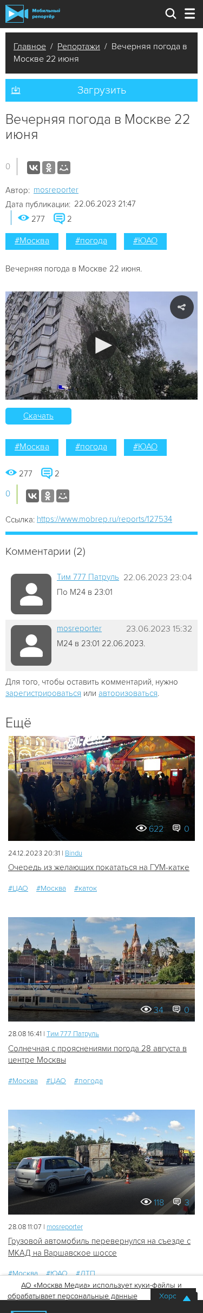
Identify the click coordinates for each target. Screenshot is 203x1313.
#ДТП (85, 1273)
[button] (101, 345)
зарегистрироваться (43, 693)
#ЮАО (145, 240)
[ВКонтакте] (33, 167)
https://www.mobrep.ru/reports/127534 (104, 519)
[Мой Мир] (63, 167)
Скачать (38, 416)
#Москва (32, 240)
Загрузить (101, 90)
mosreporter (56, 190)
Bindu (73, 853)
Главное (30, 46)
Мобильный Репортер (32, 14)
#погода (91, 240)
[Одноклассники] (48, 167)
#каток (85, 888)
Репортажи (78, 46)
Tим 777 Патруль (88, 577)
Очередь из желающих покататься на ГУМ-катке (98, 867)
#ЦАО (18, 888)
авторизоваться (128, 693)
